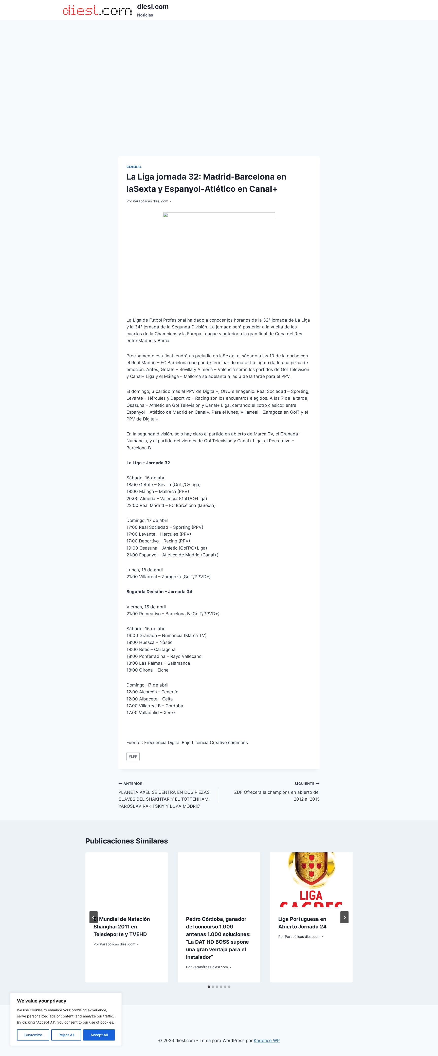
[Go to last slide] (93, 917)
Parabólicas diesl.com (150, 201)
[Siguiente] (344, 917)
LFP (133, 756)
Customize (33, 1035)
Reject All (66, 1035)
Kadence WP (267, 1040)
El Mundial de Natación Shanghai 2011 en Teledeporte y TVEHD (122, 926)
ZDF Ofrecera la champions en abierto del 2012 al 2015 (277, 792)
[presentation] (126, 879)
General (134, 167)
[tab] (209, 986)
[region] (66, 1019)
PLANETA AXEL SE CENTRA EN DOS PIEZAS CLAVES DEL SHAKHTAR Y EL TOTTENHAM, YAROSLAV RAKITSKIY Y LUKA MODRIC (164, 795)
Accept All (99, 1035)
